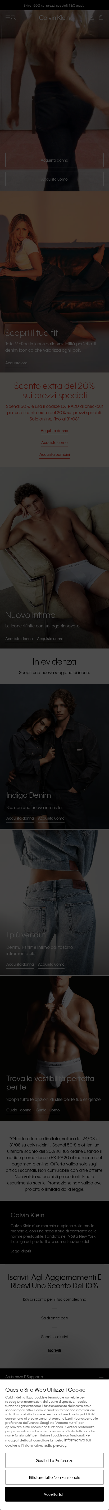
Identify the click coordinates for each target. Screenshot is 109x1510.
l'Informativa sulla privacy (43, 1445)
